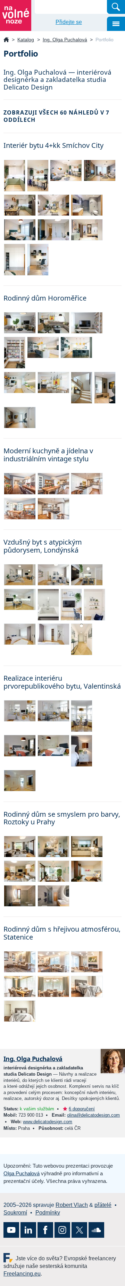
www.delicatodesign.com (47, 1121)
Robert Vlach (72, 1205)
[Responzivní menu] (116, 24)
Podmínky (47, 1213)
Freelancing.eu (9, 1257)
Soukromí (15, 1213)
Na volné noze (6, 40)
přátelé (102, 1205)
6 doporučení (82, 1108)
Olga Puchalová (21, 1173)
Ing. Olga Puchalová (65, 39)
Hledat (116, 7)
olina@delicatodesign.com (93, 1115)
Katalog (25, 39)
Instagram (62, 1230)
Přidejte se (69, 22)
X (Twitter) (79, 1230)
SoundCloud (96, 1230)
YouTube (11, 1230)
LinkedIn (28, 1230)
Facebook (45, 1230)
